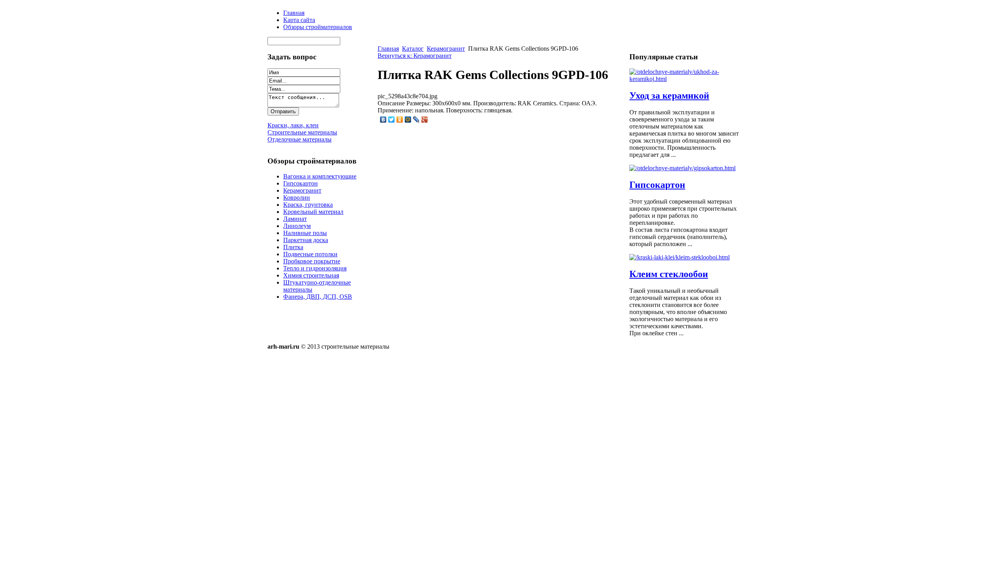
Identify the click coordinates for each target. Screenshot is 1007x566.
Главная (388, 48)
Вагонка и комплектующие (319, 176)
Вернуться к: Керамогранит (415, 55)
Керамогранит (302, 190)
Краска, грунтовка (308, 204)
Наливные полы (305, 233)
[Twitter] (391, 119)
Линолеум (297, 225)
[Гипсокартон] (682, 168)
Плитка (293, 247)
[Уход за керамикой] (684, 78)
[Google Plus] (425, 119)
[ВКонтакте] (383, 119)
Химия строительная (311, 275)
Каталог (413, 48)
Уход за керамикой (669, 95)
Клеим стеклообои (668, 274)
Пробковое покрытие (311, 261)
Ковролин (296, 197)
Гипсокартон (300, 183)
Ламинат (295, 218)
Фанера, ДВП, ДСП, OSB (317, 296)
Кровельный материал (313, 211)
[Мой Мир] (408, 119)
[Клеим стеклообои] (679, 257)
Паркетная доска (305, 240)
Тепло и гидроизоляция (315, 268)
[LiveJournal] (416, 119)
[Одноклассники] (400, 119)
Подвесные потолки (310, 254)
